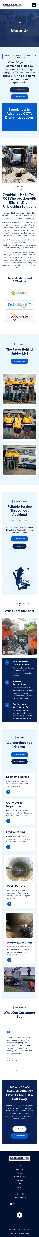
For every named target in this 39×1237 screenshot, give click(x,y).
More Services (19, 761)
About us (19, 1169)
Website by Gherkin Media (20, 1233)
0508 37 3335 (20, 97)
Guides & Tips (19, 1176)
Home (19, 1166)
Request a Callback (19, 90)
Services (19, 1173)
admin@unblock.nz (20, 1197)
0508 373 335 (20, 1194)
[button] (16, 1069)
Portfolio (19, 1180)
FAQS (19, 1184)
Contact (19, 1187)
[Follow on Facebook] (18, 1203)
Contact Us (19, 546)
